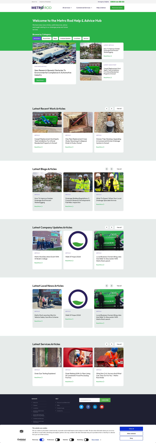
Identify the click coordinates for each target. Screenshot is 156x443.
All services (66, 8)
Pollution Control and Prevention (38, 422)
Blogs (55, 38)
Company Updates (65, 38)
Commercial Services (83, 8)
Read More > (40, 80)
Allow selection (131, 433)
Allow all (131, 428)
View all (119, 108)
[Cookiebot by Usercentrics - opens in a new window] (21, 440)
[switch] (57, 439)
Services (86, 38)
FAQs (58, 405)
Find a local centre (117, 7)
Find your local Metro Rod (63, 402)
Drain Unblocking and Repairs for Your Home (38, 415)
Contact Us (60, 410)
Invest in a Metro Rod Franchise (38, 411)
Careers (35, 405)
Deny (131, 438)
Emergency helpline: (111, 1)
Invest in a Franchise (45, 2)
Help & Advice (101, 8)
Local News (77, 38)
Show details (95, 439)
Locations (35, 408)
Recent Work (46, 38)
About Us (34, 2)
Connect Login (60, 408)
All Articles (37, 38)
